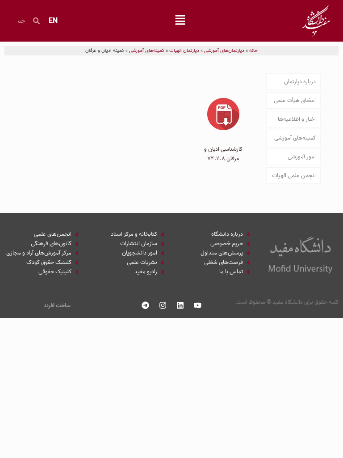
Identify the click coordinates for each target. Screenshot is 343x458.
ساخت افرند (57, 305)
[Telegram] (145, 305)
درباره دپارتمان (300, 81)
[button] (180, 21)
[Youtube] (197, 305)
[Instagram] (163, 305)
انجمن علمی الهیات (294, 175)
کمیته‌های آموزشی (146, 51)
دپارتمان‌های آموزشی (224, 51)
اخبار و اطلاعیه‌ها (297, 119)
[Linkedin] (180, 305)
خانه (253, 51)
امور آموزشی (302, 156)
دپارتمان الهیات (184, 51)
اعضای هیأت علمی (295, 100)
